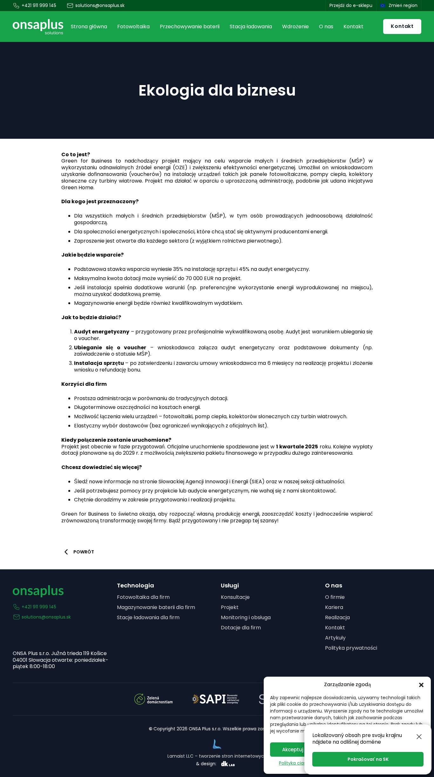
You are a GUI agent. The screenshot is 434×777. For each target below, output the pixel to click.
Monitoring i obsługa (246, 617)
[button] (421, 685)
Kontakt (335, 627)
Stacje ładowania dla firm (148, 617)
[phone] (16, 6)
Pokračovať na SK (368, 759)
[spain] (382, 5)
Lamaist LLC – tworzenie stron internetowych (217, 756)
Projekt (230, 607)
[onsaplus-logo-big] (38, 26)
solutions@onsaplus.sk (46, 617)
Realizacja (337, 617)
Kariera (334, 607)
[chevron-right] (66, 552)
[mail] (70, 6)
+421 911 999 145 (39, 607)
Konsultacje (235, 597)
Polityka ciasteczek (300, 763)
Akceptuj (292, 749)
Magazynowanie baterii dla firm (156, 607)
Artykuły (335, 637)
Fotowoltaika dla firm (143, 597)
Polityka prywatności (351, 648)
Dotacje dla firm (241, 627)
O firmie (335, 597)
